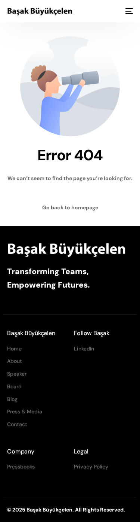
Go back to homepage (70, 207)
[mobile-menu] (128, 11)
